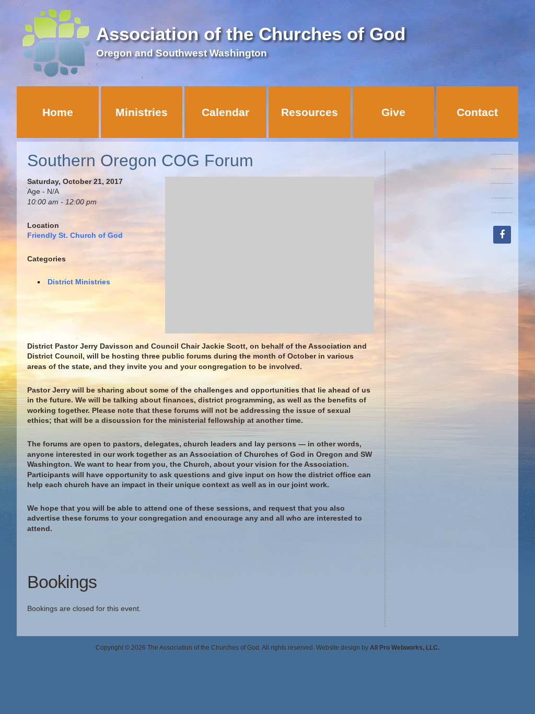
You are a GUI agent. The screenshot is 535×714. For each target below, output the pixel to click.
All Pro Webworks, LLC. (404, 647)
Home (57, 112)
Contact (477, 112)
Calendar (225, 112)
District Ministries (79, 282)
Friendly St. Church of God (75, 235)
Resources (309, 112)
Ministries (141, 112)
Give (393, 112)
